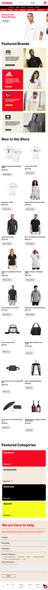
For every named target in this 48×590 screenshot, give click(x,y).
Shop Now (5, 23)
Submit (9, 576)
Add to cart (6, 351)
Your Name (5, 537)
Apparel (18, 7)
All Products (11, 7)
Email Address (6, 548)
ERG (16, 9)
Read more (29, 388)
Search (33, 2)
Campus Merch (40, 9)
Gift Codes (22, 9)
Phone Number (6, 543)
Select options (7, 174)
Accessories (30, 7)
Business (3, 9)
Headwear (37, 7)
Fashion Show (31, 9)
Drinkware (23, 7)
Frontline (10, 9)
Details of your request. (8, 562)
